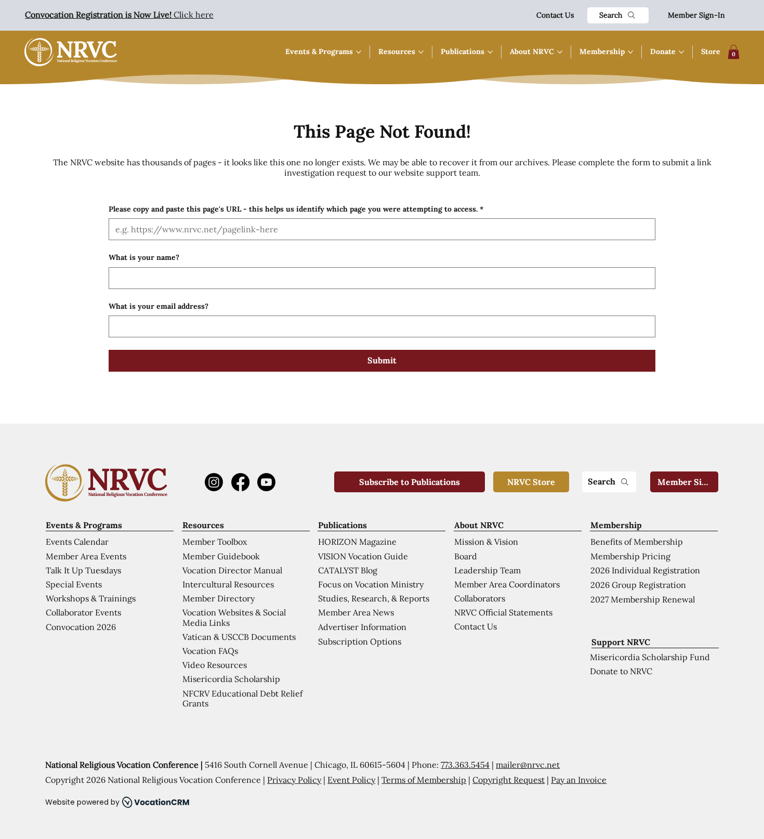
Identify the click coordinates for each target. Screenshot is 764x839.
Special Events (74, 584)
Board (465, 556)
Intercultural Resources (228, 584)
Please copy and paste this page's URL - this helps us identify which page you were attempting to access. (296, 209)
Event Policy (351, 780)
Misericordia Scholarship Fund (650, 657)
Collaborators (479, 598)
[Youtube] (266, 482)
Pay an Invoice (579, 780)
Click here (119, 14)
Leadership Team (487, 570)
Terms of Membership (423, 780)
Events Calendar (77, 541)
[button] (734, 52)
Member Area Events (86, 556)
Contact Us (555, 15)
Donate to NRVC (621, 671)
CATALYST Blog (347, 570)
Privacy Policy (294, 780)
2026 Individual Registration (645, 570)
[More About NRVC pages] (559, 52)
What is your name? (144, 257)
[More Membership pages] (630, 52)
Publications (342, 525)
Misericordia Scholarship (231, 679)
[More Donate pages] (681, 52)
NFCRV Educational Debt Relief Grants (242, 698)
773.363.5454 (465, 764)
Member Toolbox (214, 541)
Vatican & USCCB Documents (239, 637)
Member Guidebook (221, 556)
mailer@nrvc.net (528, 764)
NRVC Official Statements (503, 612)
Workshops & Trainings (91, 598)
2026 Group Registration (638, 585)
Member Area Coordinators (507, 584)
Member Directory (218, 598)
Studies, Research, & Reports (373, 598)
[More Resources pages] (421, 52)
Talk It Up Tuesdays (83, 570)
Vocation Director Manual (232, 570)
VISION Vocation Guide (363, 556)
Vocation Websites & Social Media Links (234, 617)
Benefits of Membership (636, 541)
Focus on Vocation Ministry (371, 584)
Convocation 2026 (81, 627)
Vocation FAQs (210, 651)
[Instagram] (214, 482)
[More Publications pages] (490, 52)
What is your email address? (158, 306)
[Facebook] (240, 482)
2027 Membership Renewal (642, 599)
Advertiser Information (362, 627)
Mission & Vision (486, 541)
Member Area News (356, 612)
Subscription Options (359, 641)
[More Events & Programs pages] (358, 52)
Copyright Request (508, 780)
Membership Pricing (630, 556)
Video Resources (214, 665)
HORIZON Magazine (357, 541)
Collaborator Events (83, 612)
